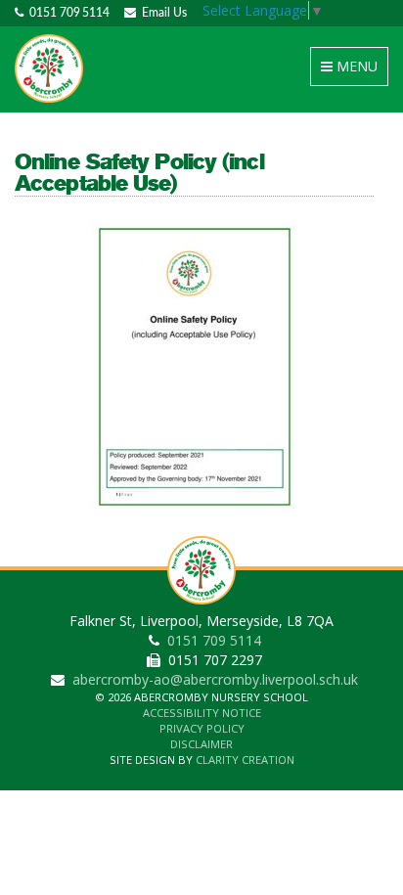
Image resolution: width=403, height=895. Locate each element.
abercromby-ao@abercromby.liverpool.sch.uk (215, 679)
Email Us (161, 13)
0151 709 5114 (66, 13)
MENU (352, 71)
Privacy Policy (202, 728)
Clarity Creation (245, 759)
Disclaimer (201, 744)
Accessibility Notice (202, 712)
